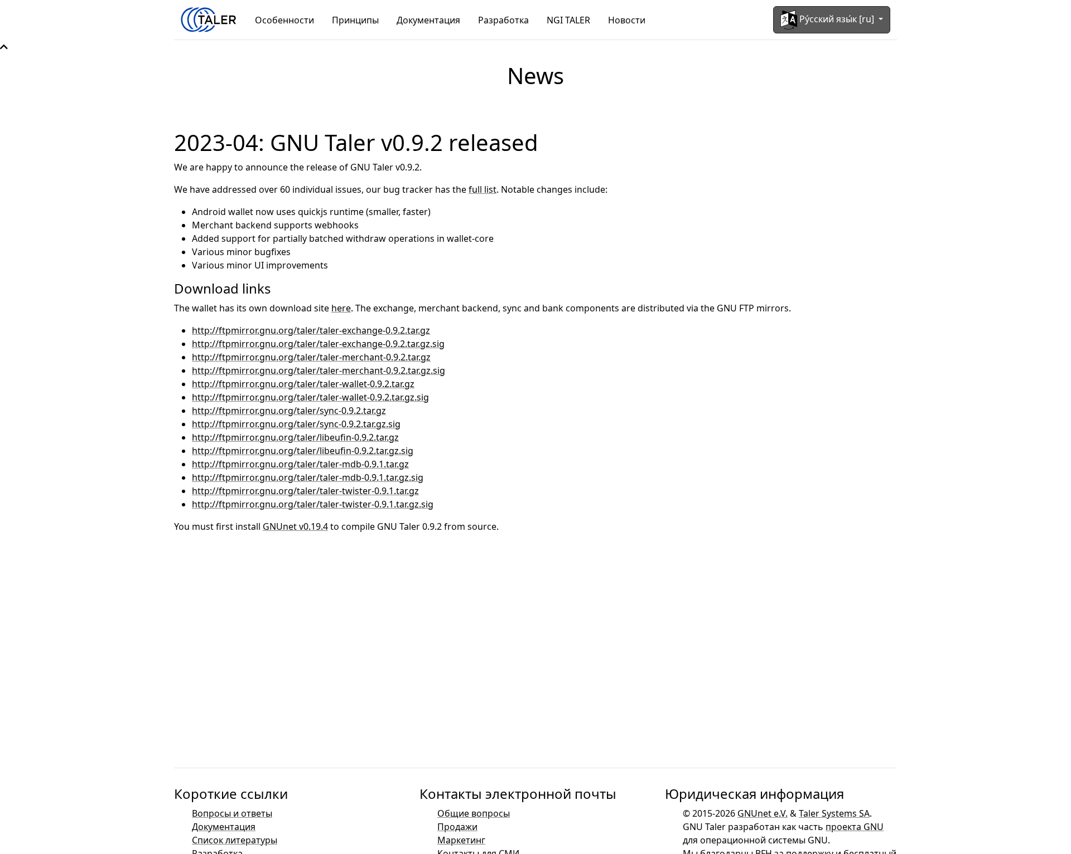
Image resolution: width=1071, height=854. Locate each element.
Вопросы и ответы (232, 813)
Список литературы (234, 840)
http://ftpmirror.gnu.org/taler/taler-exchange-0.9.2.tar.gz (311, 330)
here (341, 308)
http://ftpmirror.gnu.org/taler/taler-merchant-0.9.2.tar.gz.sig (318, 370)
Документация (428, 20)
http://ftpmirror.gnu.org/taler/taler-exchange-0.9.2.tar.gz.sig (318, 344)
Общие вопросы (473, 813)
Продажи (457, 827)
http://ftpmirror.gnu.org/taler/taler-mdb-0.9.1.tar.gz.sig (307, 477)
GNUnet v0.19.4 (295, 526)
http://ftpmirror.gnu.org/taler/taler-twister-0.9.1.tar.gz (305, 491)
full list (482, 189)
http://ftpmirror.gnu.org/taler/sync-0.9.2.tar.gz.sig (296, 424)
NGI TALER (568, 20)
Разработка (503, 20)
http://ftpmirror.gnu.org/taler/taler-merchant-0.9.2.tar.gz (311, 357)
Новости (626, 20)
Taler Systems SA (834, 813)
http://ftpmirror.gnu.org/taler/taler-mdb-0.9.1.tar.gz (300, 464)
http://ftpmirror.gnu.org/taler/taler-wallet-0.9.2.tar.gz (303, 384)
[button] (4, 47)
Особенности (284, 20)
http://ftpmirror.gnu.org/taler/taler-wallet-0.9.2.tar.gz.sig (310, 397)
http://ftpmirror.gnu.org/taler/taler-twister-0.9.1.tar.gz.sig (312, 504)
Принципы (355, 20)
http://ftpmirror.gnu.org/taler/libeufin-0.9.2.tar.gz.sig (302, 451)
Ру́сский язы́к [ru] (836, 19)
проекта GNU (855, 827)
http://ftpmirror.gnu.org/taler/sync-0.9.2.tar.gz (289, 410)
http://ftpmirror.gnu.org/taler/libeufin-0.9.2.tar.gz (295, 437)
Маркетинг (461, 840)
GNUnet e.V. (762, 813)
